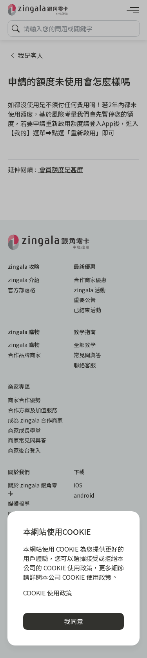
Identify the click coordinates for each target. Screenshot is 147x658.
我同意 (73, 621)
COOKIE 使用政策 (47, 592)
